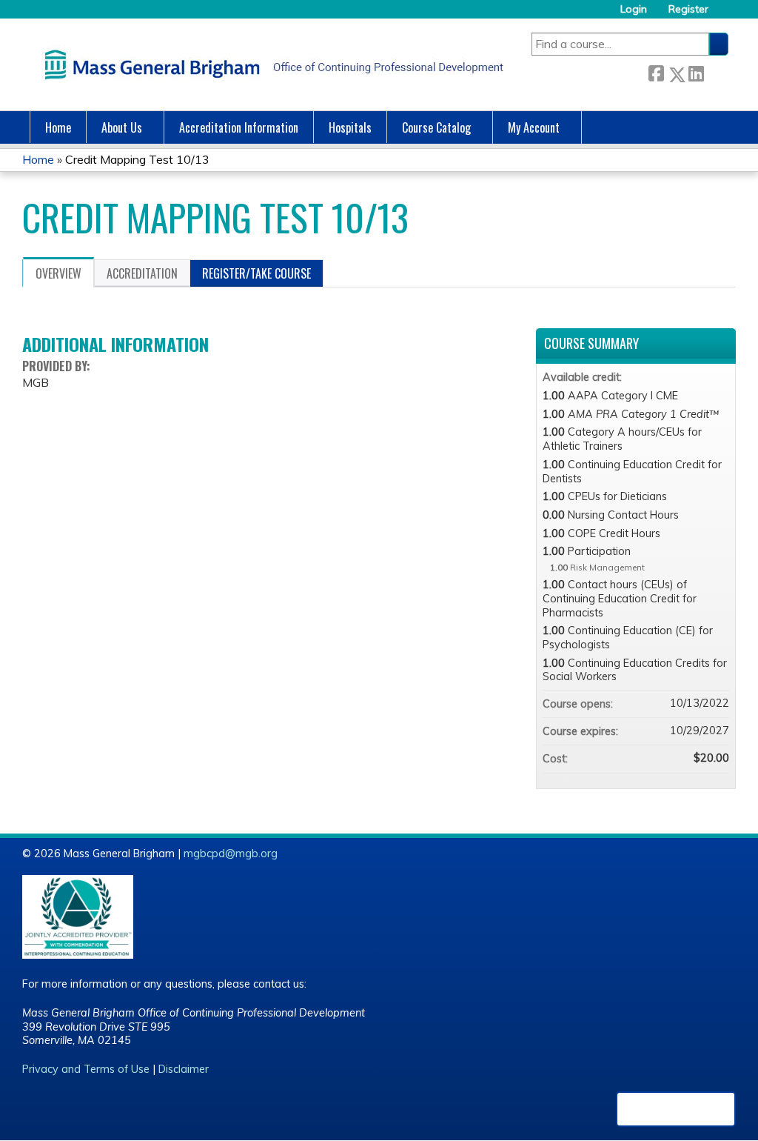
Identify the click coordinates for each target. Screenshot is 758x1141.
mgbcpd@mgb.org (231, 853)
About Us (121, 127)
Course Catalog (436, 127)
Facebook (655, 71)
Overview (58, 273)
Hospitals (350, 127)
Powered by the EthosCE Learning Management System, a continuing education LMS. (676, 1109)
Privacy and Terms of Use (86, 1069)
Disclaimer (183, 1069)
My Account (534, 127)
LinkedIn (695, 71)
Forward (715, 71)
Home (58, 127)
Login (633, 9)
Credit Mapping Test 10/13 (137, 159)
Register (688, 9)
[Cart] (724, 14)
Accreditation (142, 273)
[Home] (270, 64)
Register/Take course (256, 273)
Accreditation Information (238, 127)
